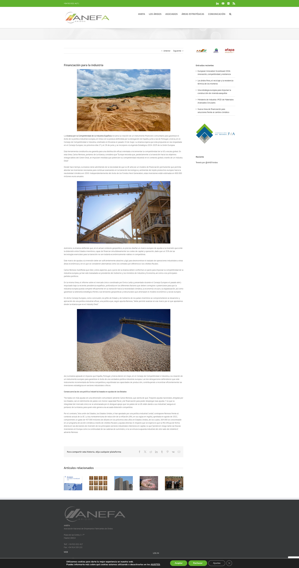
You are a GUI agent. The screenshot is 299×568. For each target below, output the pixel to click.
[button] (230, 13)
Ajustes (217, 563)
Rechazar (197, 563)
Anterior (167, 50)
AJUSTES (155, 564)
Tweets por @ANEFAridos (207, 162)
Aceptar (179, 563)
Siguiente (177, 50)
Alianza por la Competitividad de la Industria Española (89, 135)
